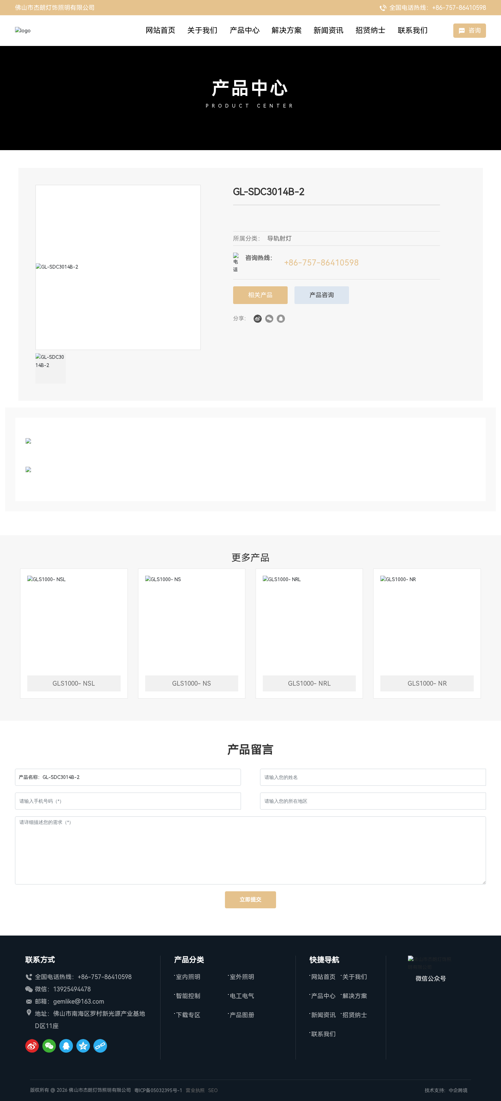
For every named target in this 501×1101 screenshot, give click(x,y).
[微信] (269, 318)
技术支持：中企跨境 (446, 1090)
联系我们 (323, 1034)
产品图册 (242, 1015)
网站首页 (323, 976)
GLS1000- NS (191, 683)
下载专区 (188, 1015)
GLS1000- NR (427, 683)
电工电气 (242, 996)
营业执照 (195, 1090)
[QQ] (66, 1046)
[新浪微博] (258, 318)
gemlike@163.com (78, 1001)
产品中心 (250, 88)
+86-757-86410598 (321, 263)
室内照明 (188, 976)
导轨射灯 (279, 238)
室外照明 (242, 976)
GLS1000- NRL (309, 683)
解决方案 (355, 996)
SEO (213, 1090)
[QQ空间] (83, 1046)
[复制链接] (100, 1046)
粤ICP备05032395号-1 (158, 1090)
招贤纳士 (355, 1015)
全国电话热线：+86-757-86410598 (437, 7)
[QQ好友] (281, 318)
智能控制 (188, 996)
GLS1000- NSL (73, 683)
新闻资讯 (323, 1015)
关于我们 (355, 976)
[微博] (32, 1046)
